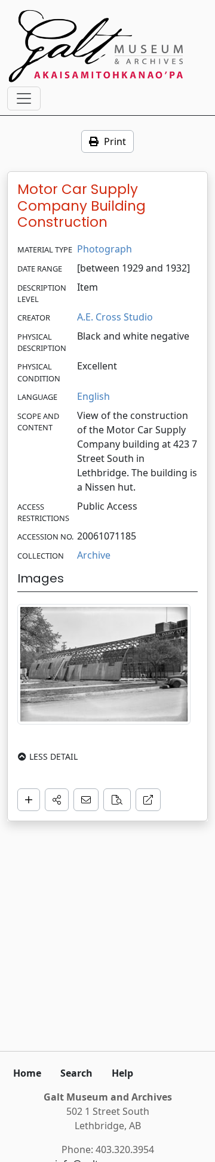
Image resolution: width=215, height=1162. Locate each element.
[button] (57, 799)
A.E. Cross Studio (115, 316)
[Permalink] (148, 799)
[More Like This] (117, 799)
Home (27, 1073)
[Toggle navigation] (24, 98)
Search (76, 1073)
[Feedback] (86, 799)
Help (122, 1073)
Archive (93, 555)
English (93, 396)
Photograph (104, 248)
